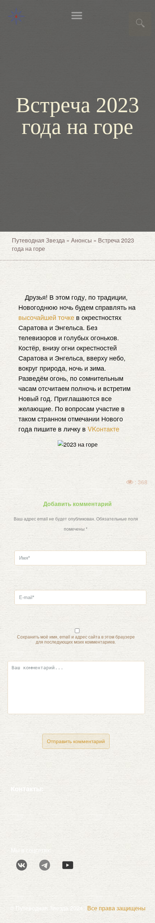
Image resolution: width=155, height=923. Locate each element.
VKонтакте (103, 428)
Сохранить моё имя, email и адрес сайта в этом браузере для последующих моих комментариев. (76, 639)
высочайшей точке (46, 317)
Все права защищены (116, 908)
